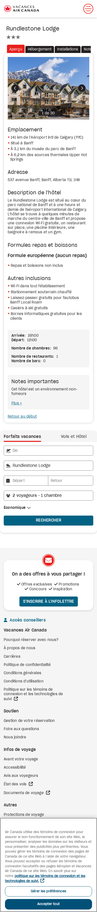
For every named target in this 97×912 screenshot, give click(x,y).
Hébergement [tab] (39, 49)
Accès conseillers (27, 620)
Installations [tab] (67, 49)
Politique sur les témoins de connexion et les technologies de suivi (33, 694)
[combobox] (48, 451)
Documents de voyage (24, 793)
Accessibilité (15, 767)
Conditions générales (22, 673)
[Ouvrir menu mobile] (88, 9)
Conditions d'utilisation (24, 681)
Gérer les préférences (48, 891)
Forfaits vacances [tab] (22, 437)
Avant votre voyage (21, 759)
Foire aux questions (21, 729)
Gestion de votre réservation (29, 721)
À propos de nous (19, 648)
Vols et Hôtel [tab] (74, 437)
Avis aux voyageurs (21, 776)
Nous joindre (15, 737)
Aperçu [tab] (15, 49)
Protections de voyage (24, 815)
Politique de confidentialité (27, 665)
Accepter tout (48, 904)
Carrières (12, 656)
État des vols (16, 784)
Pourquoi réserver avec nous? (31, 640)
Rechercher (48, 520)
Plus (15, 403)
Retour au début (22, 416)
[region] (48, 865)
